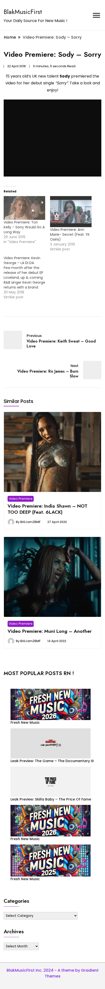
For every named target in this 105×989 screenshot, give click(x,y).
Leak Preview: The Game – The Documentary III (52, 760)
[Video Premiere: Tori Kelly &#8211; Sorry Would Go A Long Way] (24, 208)
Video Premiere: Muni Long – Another (50, 631)
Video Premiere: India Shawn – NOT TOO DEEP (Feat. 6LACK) (47, 508)
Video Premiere (20, 499)
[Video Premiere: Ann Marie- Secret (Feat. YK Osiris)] (71, 211)
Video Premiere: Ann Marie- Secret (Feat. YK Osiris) (70, 234)
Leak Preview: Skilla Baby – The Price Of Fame (50, 799)
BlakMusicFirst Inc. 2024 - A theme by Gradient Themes (53, 973)
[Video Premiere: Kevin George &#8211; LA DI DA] (27, 278)
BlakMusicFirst (23, 11)
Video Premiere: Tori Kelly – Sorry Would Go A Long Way (24, 227)
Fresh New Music (25, 722)
